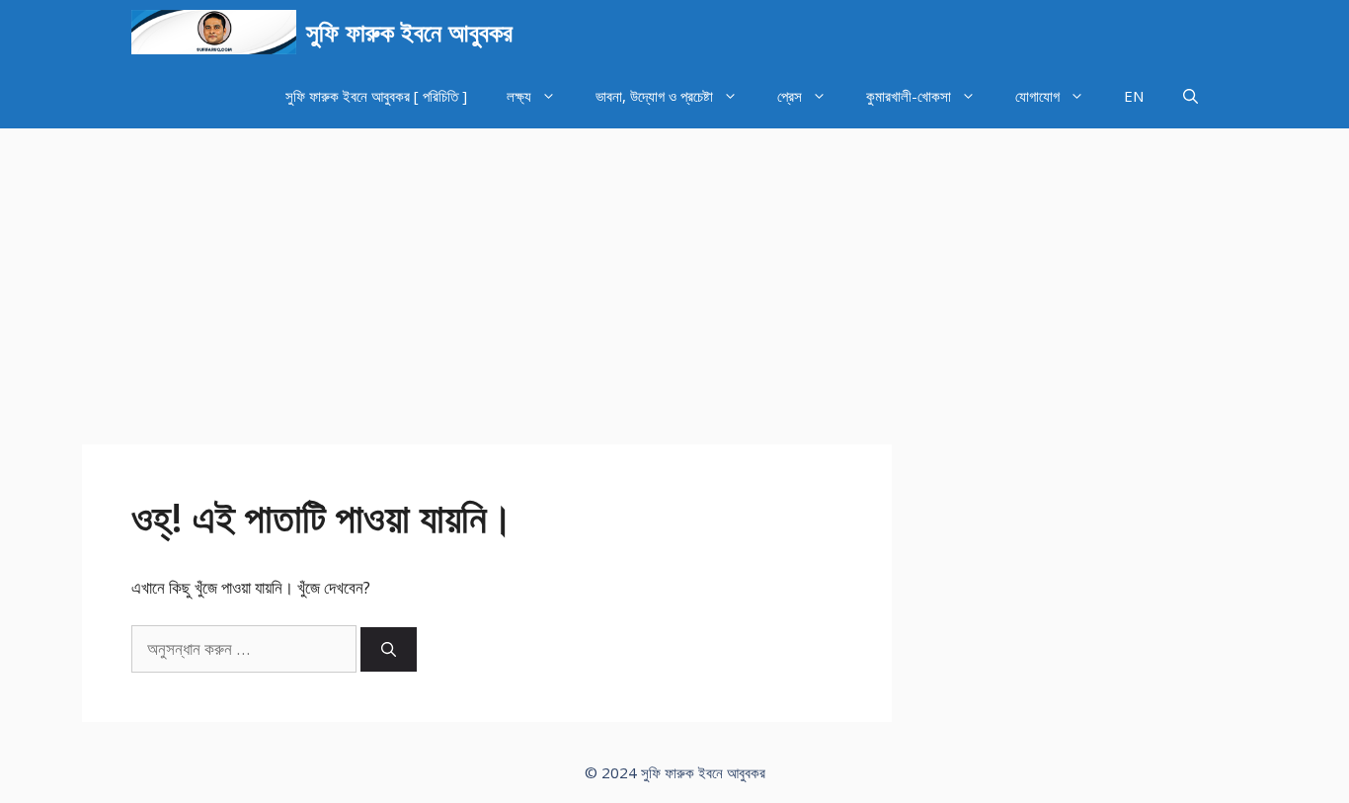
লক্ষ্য (519, 96)
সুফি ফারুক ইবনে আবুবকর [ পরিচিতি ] (376, 96)
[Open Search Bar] (1190, 96)
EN (1134, 96)
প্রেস (789, 96)
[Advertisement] (674, 276)
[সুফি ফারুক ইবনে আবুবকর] (213, 32)
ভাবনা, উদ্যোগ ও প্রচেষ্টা (654, 96)
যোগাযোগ (1037, 96)
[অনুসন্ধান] (388, 649)
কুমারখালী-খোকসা (908, 96)
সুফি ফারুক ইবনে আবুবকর (409, 31)
